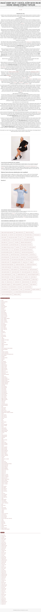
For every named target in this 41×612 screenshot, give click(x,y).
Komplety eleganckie (4, 382)
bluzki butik (11, 234)
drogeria (2, 343)
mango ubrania (25, 262)
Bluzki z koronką (4, 320)
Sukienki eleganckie (4, 466)
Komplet (2, 375)
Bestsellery (3, 305)
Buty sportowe (3, 336)
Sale (2, 433)
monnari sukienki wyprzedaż (6, 274)
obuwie (2, 413)
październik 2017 (4, 601)
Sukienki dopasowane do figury (6, 463)
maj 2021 (2, 581)
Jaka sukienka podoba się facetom (7, 252)
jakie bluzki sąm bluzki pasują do (27, 252)
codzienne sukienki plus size (25, 163)
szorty (2, 492)
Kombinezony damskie (5, 374)
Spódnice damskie (4, 443)
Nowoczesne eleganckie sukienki (33, 274)
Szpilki (2, 498)
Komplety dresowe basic (5, 381)
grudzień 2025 (3, 543)
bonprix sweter (3, 237)
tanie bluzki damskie (12, 286)
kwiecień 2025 (3, 552)
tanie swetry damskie (14, 289)
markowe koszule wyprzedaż (31, 264)
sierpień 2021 (3, 577)
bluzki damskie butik (19, 234)
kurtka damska (3, 388)
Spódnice (2, 441)
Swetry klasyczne (4, 488)
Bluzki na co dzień (4, 316)
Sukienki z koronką (4, 482)
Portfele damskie (4, 429)
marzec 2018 (3, 595)
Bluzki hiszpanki (4, 313)
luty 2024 (2, 569)
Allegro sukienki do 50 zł (20, 232)
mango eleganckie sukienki (16, 262)
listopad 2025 (3, 544)
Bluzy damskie (3, 325)
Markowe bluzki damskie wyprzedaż (7, 264)
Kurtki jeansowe (4, 391)
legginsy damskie (4, 398)
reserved (2, 432)
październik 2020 (4, 584)
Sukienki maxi (3, 470)
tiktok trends (3, 505)
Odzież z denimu (4, 417)
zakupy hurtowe (4, 525)
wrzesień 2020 (3, 586)
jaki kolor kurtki (35, 259)
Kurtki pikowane (4, 392)
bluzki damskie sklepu (28, 234)
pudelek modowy (4, 431)
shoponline (3, 437)
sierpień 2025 (3, 548)
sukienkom (30, 78)
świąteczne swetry (17, 294)
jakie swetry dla (28, 259)
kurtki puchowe (3, 394)
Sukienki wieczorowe (4, 481)
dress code (11, 242)
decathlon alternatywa (5, 339)
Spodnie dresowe (4, 449)
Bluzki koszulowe (4, 314)
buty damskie (3, 335)
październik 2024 (4, 559)
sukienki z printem (4, 483)
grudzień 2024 (3, 557)
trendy (21, 289)
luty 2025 (2, 555)
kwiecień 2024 (3, 567)
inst (11, 249)
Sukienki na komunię (4, 475)
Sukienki (2, 460)
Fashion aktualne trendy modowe (6, 348)
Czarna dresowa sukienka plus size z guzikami (10, 162)
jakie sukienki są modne (5, 259)
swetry (2, 485)
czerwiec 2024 (3, 564)
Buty (2, 333)
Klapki (2, 360)
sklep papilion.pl (18, 279)
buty (20, 237)
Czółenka (2, 338)
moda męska (3, 408)
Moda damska (3, 407)
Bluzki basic (3, 311)
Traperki (2, 510)
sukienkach (9, 75)
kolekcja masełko (4, 366)
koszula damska (4, 386)
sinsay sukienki (3, 279)
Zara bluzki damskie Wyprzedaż (6, 291)
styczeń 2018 (3, 598)
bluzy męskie (3, 326)
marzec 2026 (3, 539)
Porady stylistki (3, 427)
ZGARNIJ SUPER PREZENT (5, 529)
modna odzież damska (5, 269)
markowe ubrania (16, 267)
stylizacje (2, 281)
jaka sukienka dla (17, 249)
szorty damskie (3, 495)
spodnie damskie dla (26, 279)
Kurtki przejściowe (4, 393)
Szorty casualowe (4, 494)
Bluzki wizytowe (3, 317)
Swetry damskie (3, 486)
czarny (2, 169)
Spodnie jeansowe (4, 451)
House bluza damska (4, 249)
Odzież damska (3, 414)
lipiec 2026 (3, 534)
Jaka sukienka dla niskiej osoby (27, 249)
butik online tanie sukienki (17, 163)
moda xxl (26, 164)
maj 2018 (2, 593)
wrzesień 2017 (3, 602)
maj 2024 (2, 565)
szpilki (21, 91)
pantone (2, 418)
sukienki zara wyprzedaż (17, 284)
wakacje (2, 520)
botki (16, 110)
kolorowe (39, 112)
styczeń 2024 (3, 570)
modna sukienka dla (14, 269)
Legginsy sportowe (4, 399)
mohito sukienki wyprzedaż (26, 272)
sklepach (22, 23)
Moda (3, 163)
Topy (2, 506)
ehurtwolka (17, 242)
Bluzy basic (3, 323)
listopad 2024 (3, 558)
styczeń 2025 (3, 556)
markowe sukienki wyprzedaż (6, 267)
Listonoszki (3, 401)
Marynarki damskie (4, 405)
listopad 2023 (3, 573)
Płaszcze (2, 423)
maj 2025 (2, 551)
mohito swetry (35, 272)
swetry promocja (4, 286)
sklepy (2, 438)
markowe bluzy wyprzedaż (20, 264)
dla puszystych (32, 163)
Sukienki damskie (4, 462)
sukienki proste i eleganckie (6, 284)
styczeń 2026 (3, 542)
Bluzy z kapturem (4, 329)
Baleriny (2, 304)
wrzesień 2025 (3, 546)
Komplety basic (3, 376)
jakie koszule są (32, 254)
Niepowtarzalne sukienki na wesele (7, 412)
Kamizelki (2, 356)
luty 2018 (2, 596)
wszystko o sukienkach (34, 164)
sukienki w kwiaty (4, 480)
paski (2, 419)
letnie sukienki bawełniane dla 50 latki (9, 164)
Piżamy (2, 420)
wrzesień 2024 (3, 561)
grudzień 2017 (3, 599)
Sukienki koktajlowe (4, 468)
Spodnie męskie (4, 452)
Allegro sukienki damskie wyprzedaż (7, 232)
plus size (29, 164)
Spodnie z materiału (4, 455)
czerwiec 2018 (3, 592)
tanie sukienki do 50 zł (5, 289)
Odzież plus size (4, 416)
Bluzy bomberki (3, 324)
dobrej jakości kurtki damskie (29, 239)
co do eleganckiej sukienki (5, 239)
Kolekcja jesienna (4, 364)
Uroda (2, 519)
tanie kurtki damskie (27, 286)
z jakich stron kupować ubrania (6, 294)
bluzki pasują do (37, 234)
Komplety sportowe (4, 383)
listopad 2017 (3, 600)
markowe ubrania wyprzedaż (26, 267)
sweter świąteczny (33, 284)
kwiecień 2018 (3, 594)
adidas (2, 300)
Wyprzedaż (3, 521)
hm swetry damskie (31, 247)
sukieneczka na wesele (35, 71)
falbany (15, 82)
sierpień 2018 (3, 589)
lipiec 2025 (3, 549)
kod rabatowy (3, 361)
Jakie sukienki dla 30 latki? (32, 257)
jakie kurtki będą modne (5, 257)
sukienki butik (34, 281)
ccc (23, 237)
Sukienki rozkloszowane (5, 479)
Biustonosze (3, 307)
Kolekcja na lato (3, 367)
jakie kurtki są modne (15, 257)
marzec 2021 (3, 583)
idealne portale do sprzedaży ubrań (7, 354)
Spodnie (2, 445)
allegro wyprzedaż (4, 234)
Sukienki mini (3, 473)
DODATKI (2, 341)
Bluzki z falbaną (4, 319)
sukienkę (29, 76)
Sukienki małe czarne (4, 469)
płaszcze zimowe (4, 425)
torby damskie (3, 507)
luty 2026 (2, 540)
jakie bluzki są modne (5, 254)
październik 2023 (4, 574)
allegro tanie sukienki (29, 232)
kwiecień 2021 (3, 582)
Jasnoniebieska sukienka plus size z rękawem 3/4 (11, 209)
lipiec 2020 (3, 587)
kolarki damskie (3, 362)
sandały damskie (4, 436)
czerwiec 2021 (3, 580)
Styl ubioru (3, 456)
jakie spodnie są (23, 257)
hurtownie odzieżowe (4, 352)
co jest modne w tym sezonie (17, 239)
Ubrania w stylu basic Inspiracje (6, 518)
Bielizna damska (4, 306)
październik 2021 (4, 575)
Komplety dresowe (4, 380)
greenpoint (18, 247)
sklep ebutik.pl (10, 279)
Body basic (3, 331)
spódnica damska (4, 439)
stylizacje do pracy (9, 281)
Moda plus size (3, 410)
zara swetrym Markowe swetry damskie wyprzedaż (22, 291)
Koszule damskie (4, 387)
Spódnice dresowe (4, 444)
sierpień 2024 (3, 562)
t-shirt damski (3, 500)
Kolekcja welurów (4, 368)
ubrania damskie (27, 289)
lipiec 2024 (3, 563)
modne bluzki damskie (23, 269)
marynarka (3, 402)
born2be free (3, 332)
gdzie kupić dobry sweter (14, 244)
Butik (24, 77)
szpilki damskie (3, 499)
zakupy (2, 524)
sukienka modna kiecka (25, 281)
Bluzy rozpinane (4, 327)
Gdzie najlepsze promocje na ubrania (7, 247)
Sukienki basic (3, 461)
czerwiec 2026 (3, 536)
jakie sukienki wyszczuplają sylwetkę (17, 259)
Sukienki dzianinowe (4, 464)
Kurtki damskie (3, 389)
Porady (2, 426)
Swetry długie (3, 487)
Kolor (24, 217)
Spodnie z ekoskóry (4, 454)
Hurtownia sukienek (4, 351)
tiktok (2, 504)
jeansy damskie (3, 355)
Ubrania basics (3, 514)
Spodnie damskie (4, 448)
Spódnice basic (3, 442)
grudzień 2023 (3, 571)
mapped (31, 262)
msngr (14, 274)
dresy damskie (3, 342)
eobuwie (2, 345)
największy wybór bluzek (21, 274)
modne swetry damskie (15, 272)
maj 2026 (2, 537)
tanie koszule (20, 286)
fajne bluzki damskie (4, 244)
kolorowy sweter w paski (5, 262)
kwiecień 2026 (3, 538)
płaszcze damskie (4, 424)
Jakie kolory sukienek (27, 211)
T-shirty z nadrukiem (4, 502)
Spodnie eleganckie (4, 450)
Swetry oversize (3, 489)
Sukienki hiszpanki (4, 467)
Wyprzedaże (3, 523)
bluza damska (3, 310)
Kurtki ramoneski (4, 395)
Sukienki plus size (6, 163)
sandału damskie (4, 435)
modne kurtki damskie (33, 269)
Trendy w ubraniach (4, 513)
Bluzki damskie (3, 312)
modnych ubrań (29, 41)
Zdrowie (2, 526)
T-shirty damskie (4, 501)
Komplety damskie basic (5, 379)
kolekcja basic (3, 363)
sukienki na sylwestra (4, 476)
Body (2, 330)
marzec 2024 (3, 568)
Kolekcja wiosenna (4, 369)
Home (2, 350)
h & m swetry (24, 247)
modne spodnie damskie (5, 272)
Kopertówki (3, 385)
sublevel (2, 457)
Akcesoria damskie (4, 301)
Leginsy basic (3, 400)
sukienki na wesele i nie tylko (13, 71)
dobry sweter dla (4, 242)
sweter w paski (25, 284)
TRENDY (2, 511)
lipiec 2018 (3, 590)
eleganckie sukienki (4, 344)
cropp (2, 337)
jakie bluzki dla (17, 252)
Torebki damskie (4, 508)
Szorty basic (3, 493)
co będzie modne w (29, 237)
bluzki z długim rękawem (5, 318)
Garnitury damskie (4, 349)
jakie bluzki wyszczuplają (15, 254)
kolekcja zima (3, 370)
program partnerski (4, 430)
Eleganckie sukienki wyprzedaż (26, 242)
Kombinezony (3, 373)
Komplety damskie (4, 377)
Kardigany (3, 358)
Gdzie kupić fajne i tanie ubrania (26, 244)
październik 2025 (4, 545)
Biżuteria (2, 308)
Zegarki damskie (4, 527)
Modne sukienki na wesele (5, 411)
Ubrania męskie (3, 517)
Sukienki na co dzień (4, 474)
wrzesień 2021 (3, 576)
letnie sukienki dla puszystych (20, 164)
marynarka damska (4, 404)
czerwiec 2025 (3, 550)
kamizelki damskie (4, 357)
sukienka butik (17, 281)
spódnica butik (34, 279)
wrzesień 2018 (3, 588)
